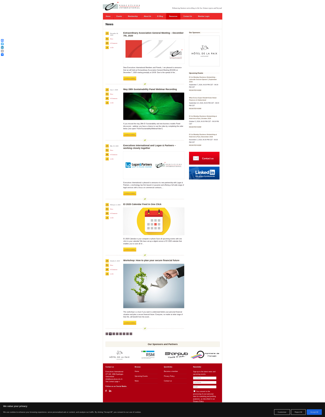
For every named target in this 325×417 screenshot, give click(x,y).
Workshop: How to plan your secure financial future (151, 260)
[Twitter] (2, 44)
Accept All (314, 412)
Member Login (203, 16)
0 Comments (113, 43)
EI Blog (160, 16)
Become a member (171, 371)
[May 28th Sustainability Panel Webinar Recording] (153, 106)
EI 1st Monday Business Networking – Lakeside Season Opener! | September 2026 (203, 79)
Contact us (168, 381)
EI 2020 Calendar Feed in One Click (142, 204)
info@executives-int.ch (113, 379)
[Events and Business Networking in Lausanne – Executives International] (121, 6)
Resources (173, 16)
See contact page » (112, 381)
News (111, 39)
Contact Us (187, 16)
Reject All (298, 412)
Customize (282, 412)
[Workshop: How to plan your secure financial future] (153, 286)
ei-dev (112, 47)
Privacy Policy (169, 376)
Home (108, 16)
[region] (162, 409)
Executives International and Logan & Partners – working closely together (149, 147)
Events (119, 16)
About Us (147, 16)
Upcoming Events (141, 376)
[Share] (2, 54)
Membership (133, 16)
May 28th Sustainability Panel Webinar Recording (150, 89)
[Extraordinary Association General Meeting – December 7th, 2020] (153, 51)
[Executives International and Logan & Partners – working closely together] (153, 165)
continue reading (130, 78)
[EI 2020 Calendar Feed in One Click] (153, 221)
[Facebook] (2, 40)
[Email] (2, 51)
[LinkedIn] (2, 47)
